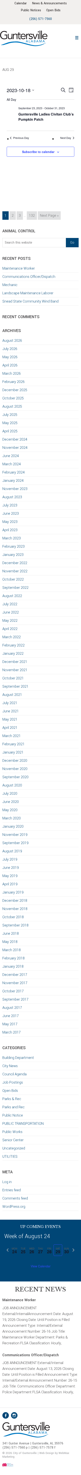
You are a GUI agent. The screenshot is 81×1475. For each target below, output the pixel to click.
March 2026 (11, 373)
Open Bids (10, 1090)
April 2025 (9, 431)
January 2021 (13, 752)
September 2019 (15, 842)
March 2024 (11, 464)
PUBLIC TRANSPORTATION (23, 1123)
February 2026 (13, 381)
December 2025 (14, 389)
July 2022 (9, 604)
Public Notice (12, 1115)
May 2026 (9, 357)
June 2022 (10, 612)
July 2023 (9, 505)
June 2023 (10, 513)
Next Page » (49, 216)
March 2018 (11, 950)
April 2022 (9, 628)
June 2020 (10, 801)
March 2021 (11, 735)
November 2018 (14, 908)
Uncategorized (13, 1148)
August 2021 (12, 694)
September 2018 (15, 925)
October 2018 (13, 917)
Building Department (18, 1057)
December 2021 (14, 661)
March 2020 (11, 818)
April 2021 (9, 727)
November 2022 (14, 571)
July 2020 (9, 793)
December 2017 (14, 974)
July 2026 (9, 348)
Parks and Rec (13, 1107)
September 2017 (15, 999)
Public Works (12, 1131)
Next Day (65, 138)
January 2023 (13, 554)
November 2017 (14, 982)
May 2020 (9, 810)
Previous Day (21, 138)
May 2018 (9, 941)
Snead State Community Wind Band (30, 301)
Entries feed (11, 1190)
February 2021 (13, 744)
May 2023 (9, 521)
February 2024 (13, 472)
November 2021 (14, 669)
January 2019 (13, 892)
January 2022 (13, 653)
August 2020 (12, 785)
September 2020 (15, 777)
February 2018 (13, 958)
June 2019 (10, 867)
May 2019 (9, 875)
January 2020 (13, 826)
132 (33, 215)
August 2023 (12, 497)
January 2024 (13, 480)
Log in (7, 1181)
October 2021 (13, 678)
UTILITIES (9, 1156)
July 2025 (9, 414)
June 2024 (10, 455)
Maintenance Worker (18, 268)
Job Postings (12, 1082)
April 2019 (9, 884)
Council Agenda (14, 1074)
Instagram (14, 1415)
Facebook (5, 1415)
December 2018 (14, 900)
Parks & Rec (11, 1098)
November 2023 (14, 488)
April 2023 (9, 529)
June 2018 (10, 933)
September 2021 (15, 686)
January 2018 (13, 966)
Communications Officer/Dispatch (28, 276)
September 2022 (15, 587)
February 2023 (13, 546)
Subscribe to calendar (38, 152)
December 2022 (14, 562)
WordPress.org (13, 1206)
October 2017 (13, 991)
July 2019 (9, 859)
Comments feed (15, 1198)
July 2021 (9, 702)
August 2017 (12, 1007)
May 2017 (9, 1024)
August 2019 (12, 851)
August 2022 (12, 595)
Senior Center (13, 1140)
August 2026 (12, 340)
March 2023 (11, 538)
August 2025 (12, 406)
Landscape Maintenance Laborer (27, 293)
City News (10, 1065)
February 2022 (13, 645)
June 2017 (10, 1015)
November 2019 (14, 834)
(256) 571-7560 (40, 19)
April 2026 (9, 365)
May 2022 (9, 620)
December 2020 (14, 760)
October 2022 (13, 579)
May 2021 (9, 719)
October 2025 (13, 398)
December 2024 (14, 439)
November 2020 (14, 768)
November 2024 (14, 447)
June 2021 (10, 711)
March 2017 (11, 1032)
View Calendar (41, 1266)
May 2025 (9, 422)
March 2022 (11, 637)
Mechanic (9, 284)
